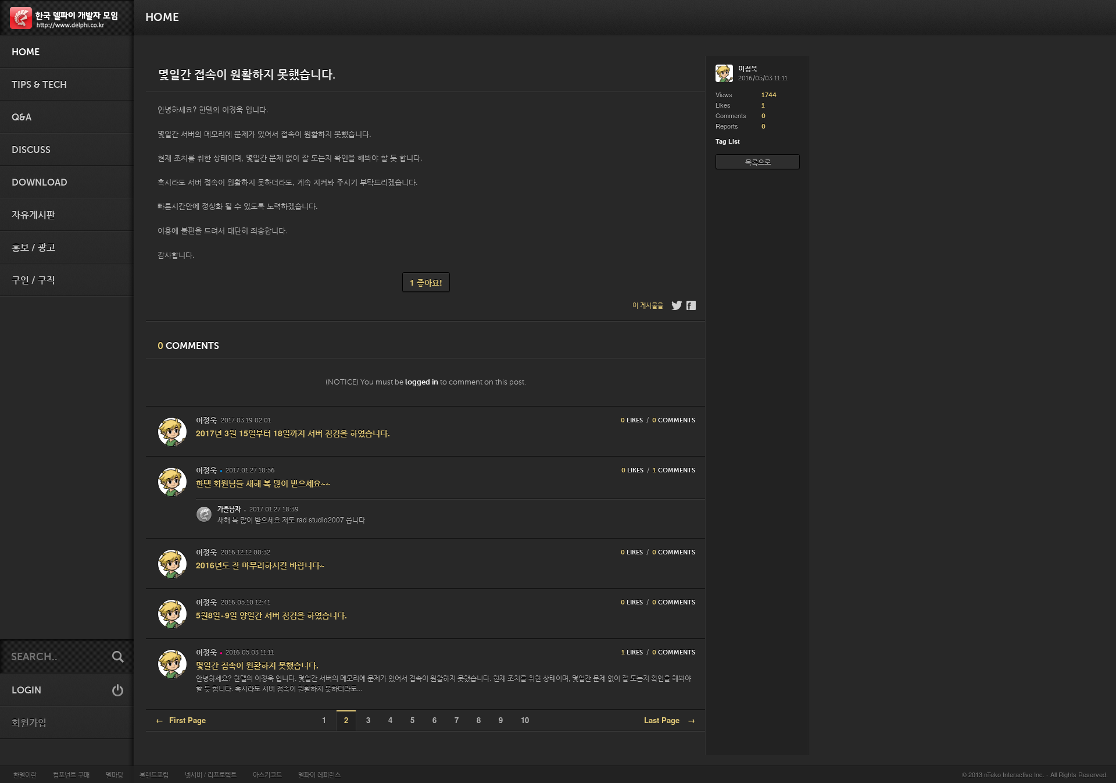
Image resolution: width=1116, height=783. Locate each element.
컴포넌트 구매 (71, 774)
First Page (181, 719)
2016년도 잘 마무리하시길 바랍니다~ (260, 565)
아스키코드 (267, 774)
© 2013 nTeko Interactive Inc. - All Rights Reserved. (1035, 774)
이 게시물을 (647, 305)
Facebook (692, 305)
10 (525, 719)
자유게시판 (33, 215)
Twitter (676, 305)
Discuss (31, 150)
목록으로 (758, 161)
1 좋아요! (426, 282)
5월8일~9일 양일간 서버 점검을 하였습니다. (271, 615)
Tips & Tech (39, 85)
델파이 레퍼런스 (319, 774)
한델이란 (25, 774)
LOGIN (26, 690)
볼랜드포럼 (154, 774)
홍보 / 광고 (33, 248)
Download (39, 182)
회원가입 (29, 723)
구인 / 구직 (33, 280)
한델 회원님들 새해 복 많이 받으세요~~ (263, 483)
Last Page (669, 719)
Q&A (21, 117)
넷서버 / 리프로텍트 (211, 774)
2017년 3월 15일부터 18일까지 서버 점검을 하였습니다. (293, 433)
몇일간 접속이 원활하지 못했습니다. (257, 665)
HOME (26, 52)
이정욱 (206, 420)
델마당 (114, 774)
